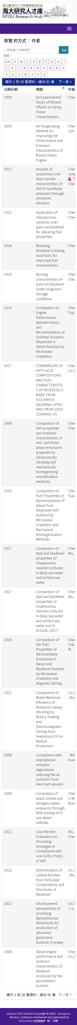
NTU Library (26, 1020)
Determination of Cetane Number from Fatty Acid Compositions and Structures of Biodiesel (50, 882)
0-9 (8, 61)
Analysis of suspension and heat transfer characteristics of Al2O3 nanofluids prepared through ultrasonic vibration (50, 185)
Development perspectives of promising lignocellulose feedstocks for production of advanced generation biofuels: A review (49, 923)
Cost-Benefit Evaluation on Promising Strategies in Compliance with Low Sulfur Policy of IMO (49, 846)
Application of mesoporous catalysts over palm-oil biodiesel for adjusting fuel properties (50, 224)
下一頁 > (65, 81)
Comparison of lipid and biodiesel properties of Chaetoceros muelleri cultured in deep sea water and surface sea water (50, 565)
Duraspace (64, 1013)
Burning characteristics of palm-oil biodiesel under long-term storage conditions (50, 286)
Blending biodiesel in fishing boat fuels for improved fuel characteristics (50, 255)
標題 (39, 89)
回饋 (55, 1020)
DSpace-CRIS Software (20, 1013)
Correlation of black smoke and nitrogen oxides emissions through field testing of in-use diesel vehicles (50, 808)
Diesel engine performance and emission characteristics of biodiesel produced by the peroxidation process (49, 968)
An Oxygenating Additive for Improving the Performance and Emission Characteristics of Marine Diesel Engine (49, 142)
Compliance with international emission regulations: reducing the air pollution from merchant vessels (49, 769)
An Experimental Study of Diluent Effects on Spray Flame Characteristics (48, 107)
